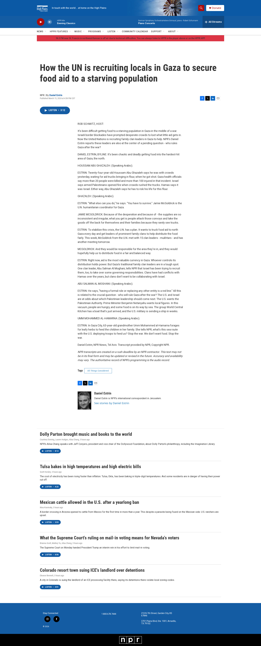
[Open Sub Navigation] (45, 31)
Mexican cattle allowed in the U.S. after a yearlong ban (89, 502)
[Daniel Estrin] (84, 400)
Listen (111, 31)
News (40, 31)
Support (156, 31)
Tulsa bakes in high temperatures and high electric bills (90, 466)
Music (78, 31)
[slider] (54, 21)
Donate (216, 8)
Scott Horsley (45, 472)
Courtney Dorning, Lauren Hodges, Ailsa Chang (59, 439)
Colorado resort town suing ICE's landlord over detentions (92, 570)
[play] (40, 22)
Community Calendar (135, 31)
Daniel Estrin (55, 95)
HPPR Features (59, 31)
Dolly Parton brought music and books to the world (86, 434)
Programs (94, 31)
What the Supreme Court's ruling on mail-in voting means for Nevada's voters (109, 537)
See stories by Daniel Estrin (111, 403)
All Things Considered (98, 371)
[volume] (49, 22)
